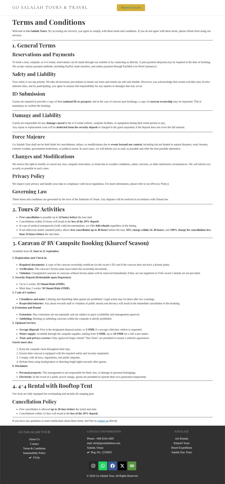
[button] (177, 7)
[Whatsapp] (102, 465)
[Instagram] (93, 465)
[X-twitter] (122, 465)
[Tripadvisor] (131, 465)
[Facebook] (112, 465)
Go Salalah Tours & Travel (50, 7)
